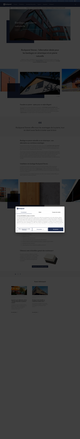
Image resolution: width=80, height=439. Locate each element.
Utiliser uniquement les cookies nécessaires (24, 229)
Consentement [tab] (23, 212)
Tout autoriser (55, 229)
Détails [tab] (40, 212)
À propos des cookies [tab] (56, 212)
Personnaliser (39, 229)
